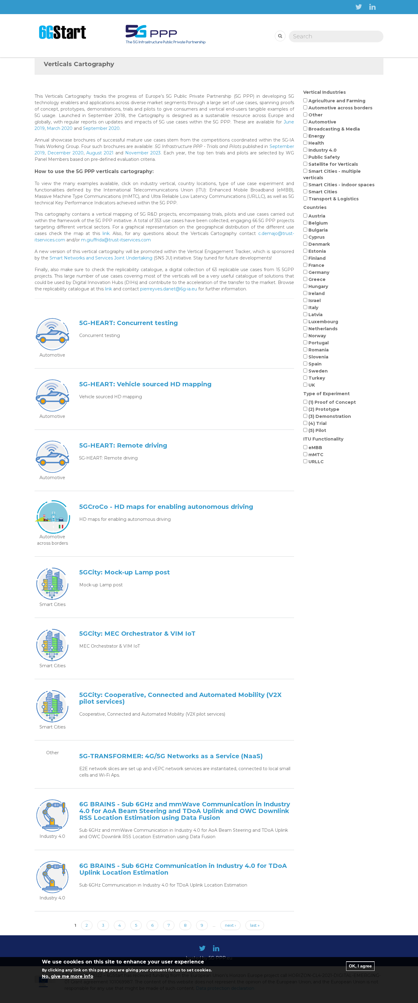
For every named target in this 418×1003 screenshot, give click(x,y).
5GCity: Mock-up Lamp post (124, 572)
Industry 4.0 (322, 150)
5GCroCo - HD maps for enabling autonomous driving (166, 506)
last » (254, 925)
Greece (317, 279)
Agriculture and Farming (336, 101)
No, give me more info (67, 976)
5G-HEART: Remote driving (123, 445)
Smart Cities (322, 192)
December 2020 (65, 153)
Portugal (318, 343)
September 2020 (101, 128)
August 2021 (100, 153)
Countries (315, 207)
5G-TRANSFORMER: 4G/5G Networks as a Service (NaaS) (171, 756)
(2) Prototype (323, 409)
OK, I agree (360, 965)
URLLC (316, 461)
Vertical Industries (324, 92)
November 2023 (143, 153)
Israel (314, 300)
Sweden (318, 371)
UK (311, 385)
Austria (316, 216)
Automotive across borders (340, 108)
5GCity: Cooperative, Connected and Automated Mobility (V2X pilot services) (180, 698)
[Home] (63, 32)
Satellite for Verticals (333, 164)
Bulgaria (318, 230)
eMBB (315, 447)
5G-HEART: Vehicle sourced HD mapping (145, 384)
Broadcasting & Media (334, 129)
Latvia (315, 314)
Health (316, 143)
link (106, 233)
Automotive (322, 122)
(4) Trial (317, 423)
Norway (317, 336)
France (316, 265)
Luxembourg (323, 321)
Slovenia (318, 357)
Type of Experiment (326, 393)
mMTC (315, 454)
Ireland (316, 293)
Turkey (316, 378)
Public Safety (324, 157)
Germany (318, 272)
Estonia (317, 251)
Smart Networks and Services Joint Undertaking (101, 258)
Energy (316, 136)
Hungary (318, 286)
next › (230, 925)
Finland (317, 258)
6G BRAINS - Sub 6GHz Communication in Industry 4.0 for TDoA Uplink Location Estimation (183, 869)
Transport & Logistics (333, 199)
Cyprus (316, 237)
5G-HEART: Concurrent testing (128, 323)
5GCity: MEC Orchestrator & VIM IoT (137, 633)
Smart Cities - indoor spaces (341, 184)
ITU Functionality (323, 439)
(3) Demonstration (329, 416)
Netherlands (323, 328)
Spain (315, 364)
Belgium (318, 223)
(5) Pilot (317, 430)
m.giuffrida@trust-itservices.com (116, 240)
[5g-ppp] (165, 32)
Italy (313, 307)
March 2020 (60, 128)
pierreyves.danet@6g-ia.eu (168, 289)
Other (315, 115)
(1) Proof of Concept (332, 402)
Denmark (319, 244)
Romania (318, 350)
